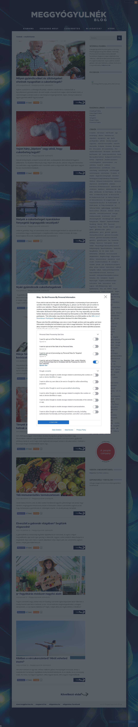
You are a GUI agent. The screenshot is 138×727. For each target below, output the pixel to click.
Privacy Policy (81, 430)
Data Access (69, 430)
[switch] (96, 339)
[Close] (106, 297)
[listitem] (69, 334)
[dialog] (69, 363)
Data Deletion (56, 430)
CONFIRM (53, 422)
